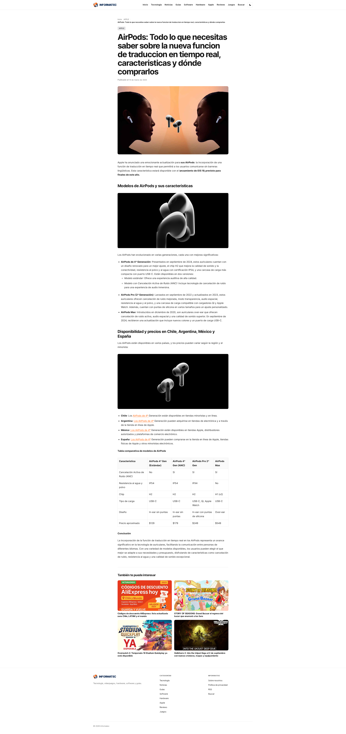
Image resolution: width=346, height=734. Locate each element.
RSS (210, 689)
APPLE (126, 19)
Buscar (241, 5)
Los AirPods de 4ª (144, 420)
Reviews (221, 5)
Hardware (200, 5)
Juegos (231, 5)
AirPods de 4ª (141, 415)
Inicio (145, 5)
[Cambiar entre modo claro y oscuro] (250, 4)
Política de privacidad (218, 685)
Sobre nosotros (215, 680)
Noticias (169, 5)
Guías (178, 5)
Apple (211, 5)
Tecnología (156, 5)
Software (188, 5)
